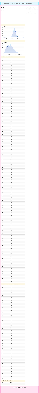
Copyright (17, 387)
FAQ (19, 387)
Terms (25, 387)
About (14, 387)
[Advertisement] (13, 18)
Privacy (22, 387)
